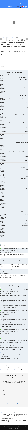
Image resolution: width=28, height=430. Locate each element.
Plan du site (17, 428)
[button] (27, 3)
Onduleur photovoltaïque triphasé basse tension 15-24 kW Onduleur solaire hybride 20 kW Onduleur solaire (20, 419)
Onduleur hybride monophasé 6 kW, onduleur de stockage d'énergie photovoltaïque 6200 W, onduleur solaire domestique (7, 421)
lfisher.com (11, 428)
